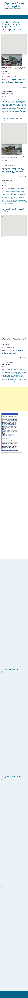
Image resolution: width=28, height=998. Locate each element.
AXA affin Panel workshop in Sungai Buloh (16, 101)
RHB (22, 80)
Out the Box (16, 994)
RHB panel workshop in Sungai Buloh (15, 379)
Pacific (13, 82)
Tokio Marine (4, 80)
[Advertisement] (14, 399)
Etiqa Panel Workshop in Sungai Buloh (12, 191)
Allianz (13, 350)
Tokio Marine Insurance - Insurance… (8, 427)
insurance (8, 99)
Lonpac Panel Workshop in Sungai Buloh (17, 105)
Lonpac (19, 80)
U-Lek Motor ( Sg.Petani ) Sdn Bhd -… (11, 444)
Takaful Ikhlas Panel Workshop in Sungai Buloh (14, 110)
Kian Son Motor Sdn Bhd (11, 119)
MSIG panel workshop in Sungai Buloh (9, 107)
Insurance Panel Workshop (14, 4)
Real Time (9, 450)
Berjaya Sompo (19, 82)
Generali (19, 79)
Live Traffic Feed (10, 414)
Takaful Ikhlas (5, 84)
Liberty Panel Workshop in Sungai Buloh (16, 375)
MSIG (23, 79)
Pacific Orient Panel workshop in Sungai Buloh (11, 195)
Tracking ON (14, 450)
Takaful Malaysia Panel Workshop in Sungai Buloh (12, 111)
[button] (14, 43)
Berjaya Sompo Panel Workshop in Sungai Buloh (11, 102)
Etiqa (10, 80)
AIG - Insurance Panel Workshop (10, 420)
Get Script (5, 450)
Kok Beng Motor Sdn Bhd (12, 30)
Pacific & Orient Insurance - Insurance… (10, 431)
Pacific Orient (14, 171)
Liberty (14, 80)
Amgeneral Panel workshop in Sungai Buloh (17, 370)
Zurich (15, 169)
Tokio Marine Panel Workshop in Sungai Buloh (11, 201)
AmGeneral (14, 79)
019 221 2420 (13, 347)
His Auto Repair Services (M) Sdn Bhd (13, 210)
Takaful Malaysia (5, 82)
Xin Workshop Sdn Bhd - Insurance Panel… (9, 448)
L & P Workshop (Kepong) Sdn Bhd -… (9, 424)
